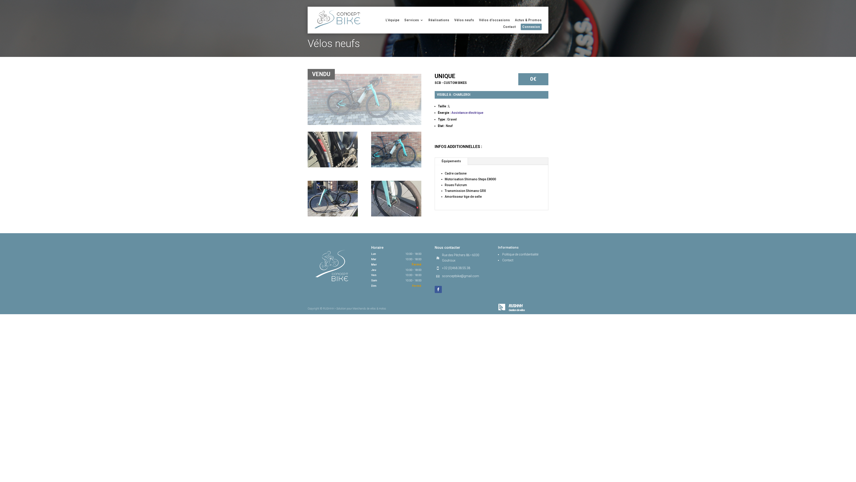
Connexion (531, 27)
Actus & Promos (528, 20)
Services (411, 20)
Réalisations (438, 20)
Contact (509, 27)
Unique (445, 76)
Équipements (451, 161)
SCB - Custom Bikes (451, 83)
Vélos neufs (464, 20)
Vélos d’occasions (494, 20)
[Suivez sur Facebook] (438, 289)
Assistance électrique (467, 112)
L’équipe (392, 20)
